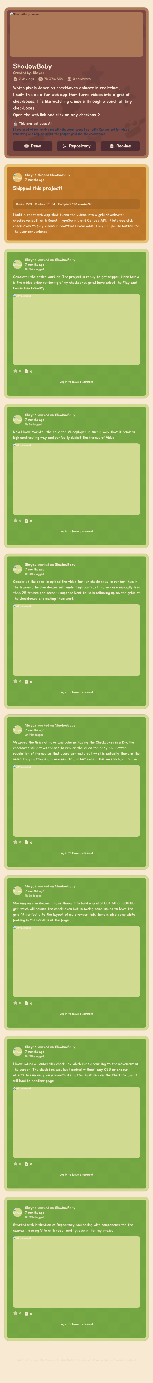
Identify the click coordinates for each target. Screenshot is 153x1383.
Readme (123, 146)
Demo (36, 146)
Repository (80, 146)
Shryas (38, 73)
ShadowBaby (60, 175)
